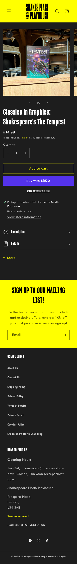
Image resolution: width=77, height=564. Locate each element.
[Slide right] (47, 103)
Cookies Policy (15, 424)
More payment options (38, 190)
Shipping (24, 137)
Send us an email (18, 516)
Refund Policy (15, 396)
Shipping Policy (16, 387)
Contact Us (13, 377)
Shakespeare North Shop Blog (25, 434)
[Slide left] (30, 103)
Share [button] (11, 258)
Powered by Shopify (56, 556)
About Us (12, 368)
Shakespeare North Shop (33, 556)
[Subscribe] (64, 335)
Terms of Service (17, 405)
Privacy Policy (15, 415)
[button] (8, 11)
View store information (24, 217)
